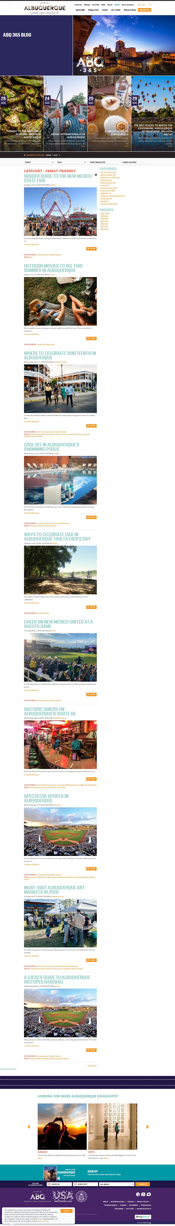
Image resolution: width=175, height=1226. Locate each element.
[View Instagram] (143, 1194)
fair (31, 257)
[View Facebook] (138, 1194)
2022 (104, 224)
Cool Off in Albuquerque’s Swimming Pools (51, 447)
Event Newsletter (97, 162)
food (32, 787)
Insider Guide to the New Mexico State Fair (58, 178)
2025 (104, 216)
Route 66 (52, 787)
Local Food (72, 434)
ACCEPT (66, 1211)
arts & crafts (44, 969)
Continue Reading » (31, 244)
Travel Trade (95, 5)
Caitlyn (56, 453)
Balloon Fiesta (108, 175)
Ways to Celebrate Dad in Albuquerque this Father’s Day (57, 536)
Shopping (106, 199)
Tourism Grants (110, 1205)
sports (32, 877)
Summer (53, 526)
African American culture (50, 434)
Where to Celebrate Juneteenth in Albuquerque (60, 355)
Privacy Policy (143, 1202)
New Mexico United (73, 877)
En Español (133, 1205)
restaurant (44, 787)
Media (103, 5)
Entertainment (42, 255)
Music (79, 434)
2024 (104, 219)
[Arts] (112, 1126)
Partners (110, 5)
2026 (104, 213)
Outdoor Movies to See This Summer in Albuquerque (53, 268)
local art (64, 434)
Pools (47, 526)
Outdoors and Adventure (59, 523)
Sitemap (123, 1205)
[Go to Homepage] (45, 8)
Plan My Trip (144, 10)
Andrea (58, 805)
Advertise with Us (144, 1209)
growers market (63, 969)
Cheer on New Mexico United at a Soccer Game (58, 624)
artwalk (33, 969)
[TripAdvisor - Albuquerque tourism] (143, 1217)
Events (105, 10)
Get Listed (130, 1209)
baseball (85, 877)
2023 (104, 221)
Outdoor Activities (37, 526)
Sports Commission (128, 5)
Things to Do (93, 10)
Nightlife (105, 193)
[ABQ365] (62, 1126)
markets (73, 969)
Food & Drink (42, 785)
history (37, 787)
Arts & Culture (42, 432)
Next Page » (92, 1066)
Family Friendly (55, 255)
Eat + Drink (115, 10)
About (105, 1202)
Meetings (87, 5)
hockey (92, 877)
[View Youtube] (149, 1194)
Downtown (52, 785)
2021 (104, 226)
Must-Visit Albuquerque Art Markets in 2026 (54, 889)
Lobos (26, 879)
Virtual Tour (78, 5)
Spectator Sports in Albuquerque (46, 798)
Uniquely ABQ (63, 785)
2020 (104, 229)
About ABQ (80, 10)
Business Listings (118, 1202)
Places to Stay (130, 10)
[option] (22, 113)
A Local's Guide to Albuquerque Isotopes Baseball (57, 979)
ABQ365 (117, 5)
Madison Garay (61, 362)
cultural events (37, 436)
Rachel (54, 543)
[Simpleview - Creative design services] (144, 1222)
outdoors (39, 1059)
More (40, 1158)
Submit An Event (130, 162)
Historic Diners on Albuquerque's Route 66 (50, 711)
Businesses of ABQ (76, 785)
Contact (130, 1202)
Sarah (53, 185)
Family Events (41, 877)
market (79, 969)
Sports (104, 201)
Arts (38, 969)
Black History (35, 434)
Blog (60, 162)
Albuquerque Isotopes (56, 877)
